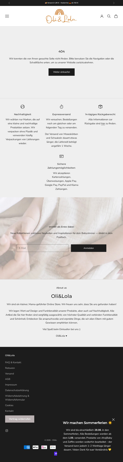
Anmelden (89, 248)
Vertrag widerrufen (19, 419)
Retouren (10, 368)
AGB (7, 379)
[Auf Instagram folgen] (6, 430)
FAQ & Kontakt (13, 362)
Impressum (11, 384)
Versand (9, 373)
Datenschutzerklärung (17, 390)
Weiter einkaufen (61, 72)
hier (103, 123)
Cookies (9, 405)
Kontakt (9, 411)
